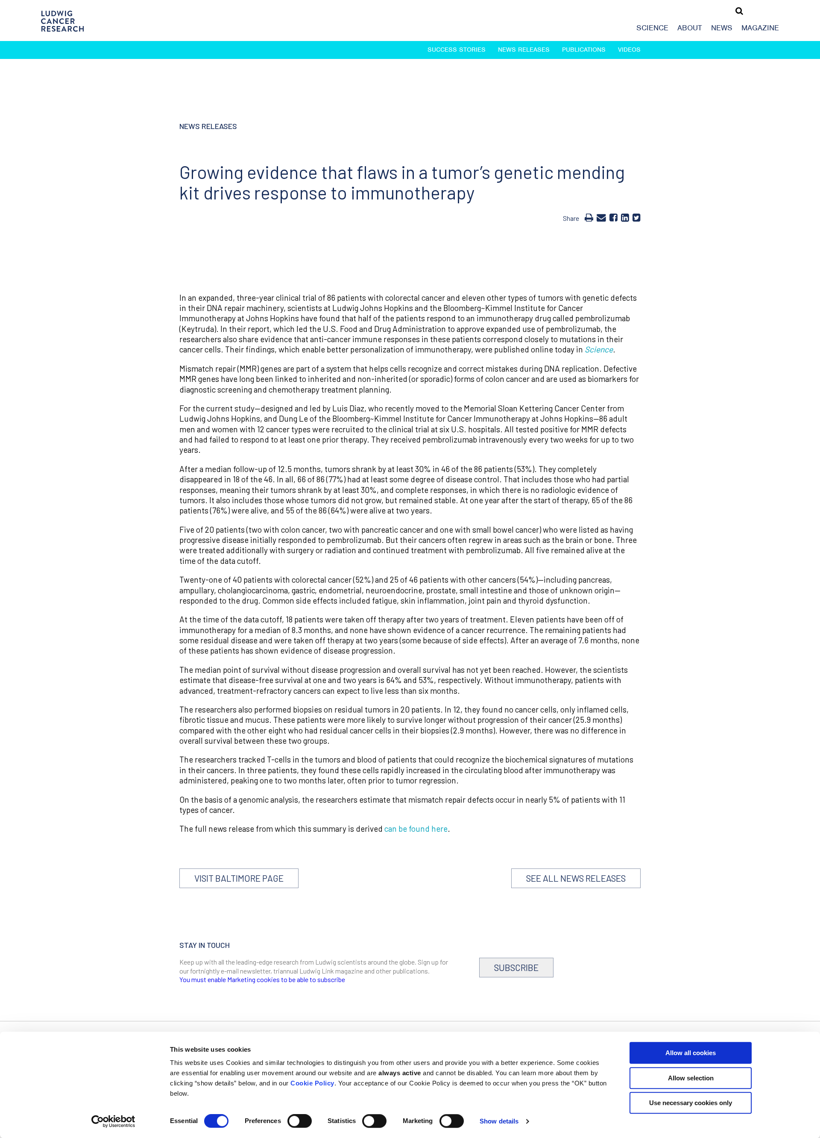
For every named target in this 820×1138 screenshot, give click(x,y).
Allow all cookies (690, 1052)
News (721, 27)
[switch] (299, 1121)
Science (652, 27)
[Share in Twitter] (637, 217)
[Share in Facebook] (613, 217)
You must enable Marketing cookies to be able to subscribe (262, 979)
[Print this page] (589, 217)
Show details (499, 1121)
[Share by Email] (601, 217)
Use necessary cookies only (690, 1102)
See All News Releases (576, 878)
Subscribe (516, 967)
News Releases (524, 49)
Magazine (760, 27)
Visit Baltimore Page (239, 878)
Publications (584, 49)
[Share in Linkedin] (625, 217)
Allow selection (691, 1078)
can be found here (416, 828)
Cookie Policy (312, 1083)
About (689, 27)
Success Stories (457, 49)
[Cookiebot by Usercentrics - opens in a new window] (113, 1121)
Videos (629, 49)
